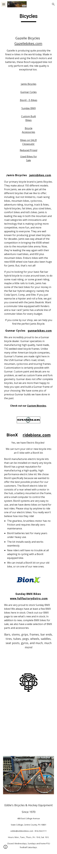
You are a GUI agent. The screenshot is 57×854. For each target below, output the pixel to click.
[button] (3, 4)
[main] (28, 17)
